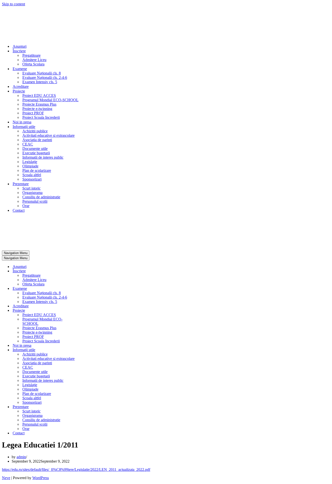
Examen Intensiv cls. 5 (39, 82)
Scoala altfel (31, 175)
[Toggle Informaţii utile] (87, 350)
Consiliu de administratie (41, 197)
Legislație (29, 162)
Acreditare (21, 86)
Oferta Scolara (33, 64)
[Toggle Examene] (87, 289)
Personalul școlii (34, 201)
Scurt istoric (31, 188)
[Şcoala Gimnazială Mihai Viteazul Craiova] (18, 38)
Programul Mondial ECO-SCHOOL (50, 100)
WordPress (40, 478)
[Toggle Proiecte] (87, 311)
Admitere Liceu (34, 60)
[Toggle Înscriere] (87, 271)
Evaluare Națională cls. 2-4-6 (44, 77)
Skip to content (13, 4)
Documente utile (35, 148)
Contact (19, 210)
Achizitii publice (35, 131)
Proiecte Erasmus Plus (39, 104)
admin (21, 457)
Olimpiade (30, 166)
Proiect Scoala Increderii (41, 117)
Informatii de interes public (42, 157)
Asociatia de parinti (37, 140)
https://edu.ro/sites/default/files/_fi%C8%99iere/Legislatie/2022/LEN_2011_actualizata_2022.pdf (76, 469)
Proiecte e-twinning (37, 109)
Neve (6, 478)
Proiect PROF (33, 113)
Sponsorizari (32, 179)
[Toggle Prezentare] (87, 407)
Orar (25, 206)
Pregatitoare (31, 55)
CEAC (27, 144)
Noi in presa (22, 122)
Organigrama (32, 193)
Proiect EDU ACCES (39, 95)
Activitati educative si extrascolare (48, 135)
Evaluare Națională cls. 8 (41, 73)
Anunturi (19, 46)
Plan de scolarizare (36, 170)
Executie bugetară (36, 153)
